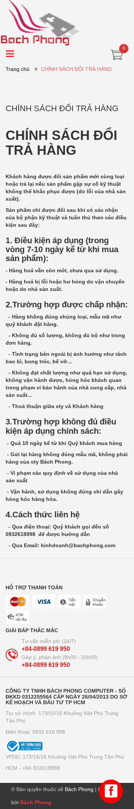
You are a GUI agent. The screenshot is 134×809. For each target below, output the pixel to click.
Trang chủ (17, 69)
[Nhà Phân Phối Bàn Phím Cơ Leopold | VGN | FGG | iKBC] (67, 22)
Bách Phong (35, 802)
